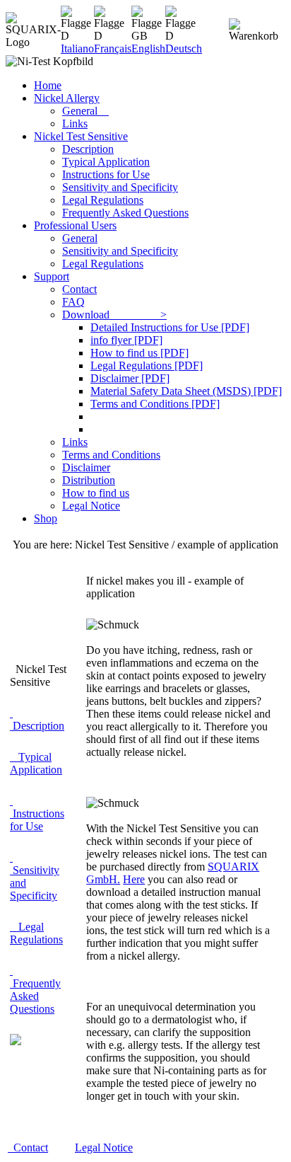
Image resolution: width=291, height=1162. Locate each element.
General (85, 111)
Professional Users (75, 225)
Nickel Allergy (67, 98)
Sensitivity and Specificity (120, 187)
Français (112, 48)
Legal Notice (91, 506)
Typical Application (106, 162)
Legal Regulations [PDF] (146, 365)
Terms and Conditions (111, 455)
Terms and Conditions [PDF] (155, 404)
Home (47, 85)
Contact (79, 289)
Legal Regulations (102, 200)
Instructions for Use (106, 174)
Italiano (77, 48)
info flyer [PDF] (126, 340)
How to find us (95, 493)
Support (51, 276)
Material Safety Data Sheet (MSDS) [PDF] (186, 391)
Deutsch (183, 48)
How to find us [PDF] (139, 353)
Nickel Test (81, 136)
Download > (114, 315)
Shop (45, 518)
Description (88, 149)
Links (75, 123)
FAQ (73, 302)
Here (134, 879)
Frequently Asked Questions (125, 213)
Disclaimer (86, 467)
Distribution (88, 480)
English (148, 48)
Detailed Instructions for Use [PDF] (169, 327)
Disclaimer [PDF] (130, 378)
